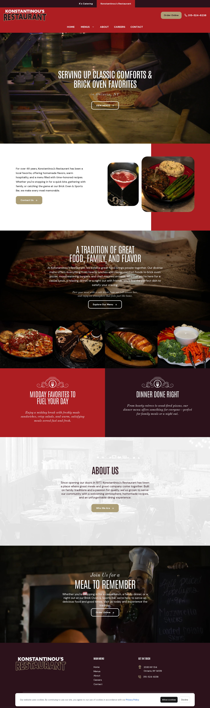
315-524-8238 (197, 15)
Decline (184, 699)
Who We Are (103, 508)
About (104, 27)
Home (71, 27)
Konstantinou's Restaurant (116, 3)
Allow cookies (169, 699)
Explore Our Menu (103, 304)
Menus (85, 27)
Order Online (171, 15)
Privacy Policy (132, 699)
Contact (136, 27)
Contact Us (27, 200)
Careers (119, 27)
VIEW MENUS (103, 105)
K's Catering (86, 3)
